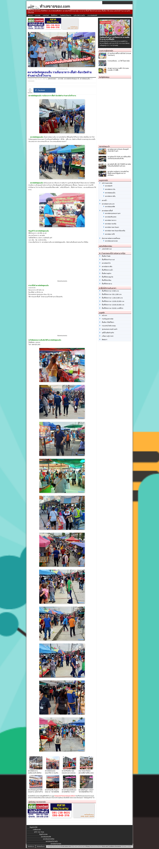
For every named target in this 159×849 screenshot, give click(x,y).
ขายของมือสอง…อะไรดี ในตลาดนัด (119, 61)
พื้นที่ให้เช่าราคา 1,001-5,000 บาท (112, 298)
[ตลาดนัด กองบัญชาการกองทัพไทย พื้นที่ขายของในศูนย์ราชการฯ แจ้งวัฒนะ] (102, 176)
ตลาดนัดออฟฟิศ (110, 206)
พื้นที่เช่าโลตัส (106, 256)
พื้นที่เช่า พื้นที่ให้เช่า (108, 322)
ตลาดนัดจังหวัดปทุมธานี (71, 79)
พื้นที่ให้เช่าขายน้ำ (107, 270)
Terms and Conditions (108, 846)
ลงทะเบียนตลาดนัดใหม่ (48, 839)
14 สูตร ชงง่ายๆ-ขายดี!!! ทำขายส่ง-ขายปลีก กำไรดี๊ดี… (118, 69)
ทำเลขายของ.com (66, 846)
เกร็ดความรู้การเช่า (108, 336)
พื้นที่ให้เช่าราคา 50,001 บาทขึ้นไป (112, 308)
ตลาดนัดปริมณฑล (110, 217)
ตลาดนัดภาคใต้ (110, 234)
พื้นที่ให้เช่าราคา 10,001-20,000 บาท (113, 301)
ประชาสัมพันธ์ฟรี (92, 15)
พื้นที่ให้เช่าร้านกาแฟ (108, 259)
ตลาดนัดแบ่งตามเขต (111, 241)
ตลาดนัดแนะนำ (104, 146)
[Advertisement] (62, 263)
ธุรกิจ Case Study (39, 832)
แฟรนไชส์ (46, 15)
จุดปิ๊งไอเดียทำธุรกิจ (108, 332)
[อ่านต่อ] (115, 45)
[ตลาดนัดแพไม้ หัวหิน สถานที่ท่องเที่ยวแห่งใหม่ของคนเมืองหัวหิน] (102, 161)
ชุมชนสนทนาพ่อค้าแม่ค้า (109, 329)
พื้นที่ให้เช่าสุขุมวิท (107, 277)
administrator (52, 79)
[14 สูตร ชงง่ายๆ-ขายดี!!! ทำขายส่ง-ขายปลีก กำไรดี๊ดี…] (102, 73)
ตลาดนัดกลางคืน (110, 196)
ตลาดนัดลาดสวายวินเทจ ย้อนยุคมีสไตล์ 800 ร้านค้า (118, 150)
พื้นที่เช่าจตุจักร (106, 273)
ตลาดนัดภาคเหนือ (110, 224)
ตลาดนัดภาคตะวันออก (112, 227)
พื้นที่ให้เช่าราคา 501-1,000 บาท (111, 294)
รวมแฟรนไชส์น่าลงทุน (109, 326)
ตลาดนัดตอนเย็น (85, 79)
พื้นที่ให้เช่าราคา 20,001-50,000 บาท (113, 305)
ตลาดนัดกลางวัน (110, 189)
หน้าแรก (30, 15)
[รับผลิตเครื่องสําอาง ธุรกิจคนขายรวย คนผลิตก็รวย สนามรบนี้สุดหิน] (115, 35)
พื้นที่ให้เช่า (54, 15)
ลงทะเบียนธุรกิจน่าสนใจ (52, 841)
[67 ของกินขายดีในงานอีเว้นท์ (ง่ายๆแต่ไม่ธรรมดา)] (102, 58)
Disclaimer (118, 846)
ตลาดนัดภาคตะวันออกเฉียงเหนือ (115, 231)
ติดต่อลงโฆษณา (41, 846)
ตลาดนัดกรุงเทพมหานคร (112, 213)
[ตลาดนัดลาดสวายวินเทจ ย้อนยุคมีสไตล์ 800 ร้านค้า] (102, 153)
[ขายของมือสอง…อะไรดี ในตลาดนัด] (102, 65)
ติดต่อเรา (104, 339)
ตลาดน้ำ (104, 200)
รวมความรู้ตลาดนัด (106, 50)
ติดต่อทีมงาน (31, 846)
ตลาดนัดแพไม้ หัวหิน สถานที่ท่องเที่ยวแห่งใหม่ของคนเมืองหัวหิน (119, 157)
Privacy (88, 846)
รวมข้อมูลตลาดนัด (107, 319)
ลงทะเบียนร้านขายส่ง (56, 844)
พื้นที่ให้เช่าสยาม (107, 284)
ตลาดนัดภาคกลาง (110, 220)
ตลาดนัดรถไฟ (106, 263)
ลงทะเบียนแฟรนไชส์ (46, 837)
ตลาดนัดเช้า (108, 186)
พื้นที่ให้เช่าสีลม (106, 280)
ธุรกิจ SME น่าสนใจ (79, 15)
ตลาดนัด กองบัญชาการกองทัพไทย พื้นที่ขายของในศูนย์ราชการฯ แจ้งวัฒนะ (118, 173)
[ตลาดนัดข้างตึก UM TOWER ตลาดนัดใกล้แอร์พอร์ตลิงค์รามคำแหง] (102, 168)
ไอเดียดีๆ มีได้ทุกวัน (65, 15)
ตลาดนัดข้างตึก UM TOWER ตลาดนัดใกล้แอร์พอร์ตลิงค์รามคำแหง (119, 165)
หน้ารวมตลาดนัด (107, 183)
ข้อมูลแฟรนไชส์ (33, 827)
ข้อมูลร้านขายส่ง (43, 834)
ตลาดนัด (37, 15)
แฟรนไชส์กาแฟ (107, 249)
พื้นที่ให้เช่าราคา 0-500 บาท (110, 291)
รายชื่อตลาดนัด (37, 829)
